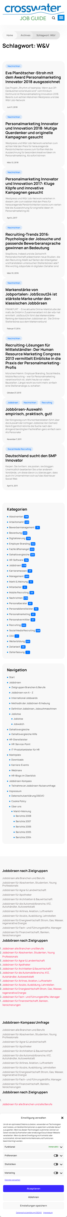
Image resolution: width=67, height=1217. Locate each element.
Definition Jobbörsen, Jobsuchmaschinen (34, 708)
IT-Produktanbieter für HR (25, 749)
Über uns (16, 806)
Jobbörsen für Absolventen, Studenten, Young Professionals (29, 884)
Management (16, 576)
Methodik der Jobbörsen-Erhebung (30, 703)
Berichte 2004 (23, 837)
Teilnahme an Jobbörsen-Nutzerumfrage (33, 785)
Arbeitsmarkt (16, 522)
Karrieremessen (18, 570)
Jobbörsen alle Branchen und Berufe (23, 878)
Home (10, 35)
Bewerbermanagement (21, 527)
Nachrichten (14, 66)
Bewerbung (15, 532)
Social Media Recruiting (19, 449)
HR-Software (16, 560)
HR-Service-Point (20, 744)
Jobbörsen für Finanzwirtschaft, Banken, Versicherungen (26, 934)
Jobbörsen (13, 402)
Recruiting (47, 402)
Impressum (48, 1212)
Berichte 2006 (23, 826)
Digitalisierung (17, 538)
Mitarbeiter (15, 587)
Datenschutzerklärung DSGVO (29, 1212)
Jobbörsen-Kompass (20, 781)
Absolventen (16, 516)
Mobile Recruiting (19, 592)
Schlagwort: (45, 35)
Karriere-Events (20, 765)
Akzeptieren (33, 1188)
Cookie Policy (18, 801)
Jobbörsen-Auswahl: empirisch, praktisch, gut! (28, 411)
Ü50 (11, 635)
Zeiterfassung (17, 652)
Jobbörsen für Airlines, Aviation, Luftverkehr (27, 911)
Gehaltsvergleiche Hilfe (24, 734)
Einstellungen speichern (33, 1205)
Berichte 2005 (23, 832)
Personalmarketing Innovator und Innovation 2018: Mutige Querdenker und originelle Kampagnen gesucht (31, 130)
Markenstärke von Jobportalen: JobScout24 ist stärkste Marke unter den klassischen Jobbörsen (31, 296)
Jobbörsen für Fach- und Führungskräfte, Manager (31, 927)
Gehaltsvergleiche (19, 554)
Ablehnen (33, 1197)
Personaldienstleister (21, 608)
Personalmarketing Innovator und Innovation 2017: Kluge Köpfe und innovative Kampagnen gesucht (31, 186)
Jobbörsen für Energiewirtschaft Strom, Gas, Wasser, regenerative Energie (33, 922)
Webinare (16, 770)
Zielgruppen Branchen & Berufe (28, 687)
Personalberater (18, 603)
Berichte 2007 (23, 821)
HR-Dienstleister (18, 739)
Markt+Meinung (22, 811)
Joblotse (16, 714)
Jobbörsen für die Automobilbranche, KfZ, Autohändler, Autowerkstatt (26, 905)
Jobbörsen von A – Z (22, 692)
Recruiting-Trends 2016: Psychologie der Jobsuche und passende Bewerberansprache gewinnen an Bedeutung (33, 241)
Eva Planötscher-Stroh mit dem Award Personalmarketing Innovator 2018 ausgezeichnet (33, 77)
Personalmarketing (19, 614)
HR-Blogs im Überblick (23, 775)
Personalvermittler (19, 619)
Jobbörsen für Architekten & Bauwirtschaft (27, 899)
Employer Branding (19, 543)
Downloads (17, 759)
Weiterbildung (17, 641)
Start (12, 677)
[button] (62, 1117)
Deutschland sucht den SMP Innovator (30, 458)
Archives (25, 35)
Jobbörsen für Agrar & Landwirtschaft (24, 890)
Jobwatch (19, 724)
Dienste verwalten (12, 1180)
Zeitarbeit (14, 646)
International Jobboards (24, 698)
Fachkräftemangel (19, 549)
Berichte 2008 (23, 816)
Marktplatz (15, 754)
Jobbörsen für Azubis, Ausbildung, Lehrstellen (29, 915)
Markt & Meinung (18, 581)
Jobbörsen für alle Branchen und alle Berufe (27, 1104)
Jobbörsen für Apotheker (17, 894)
